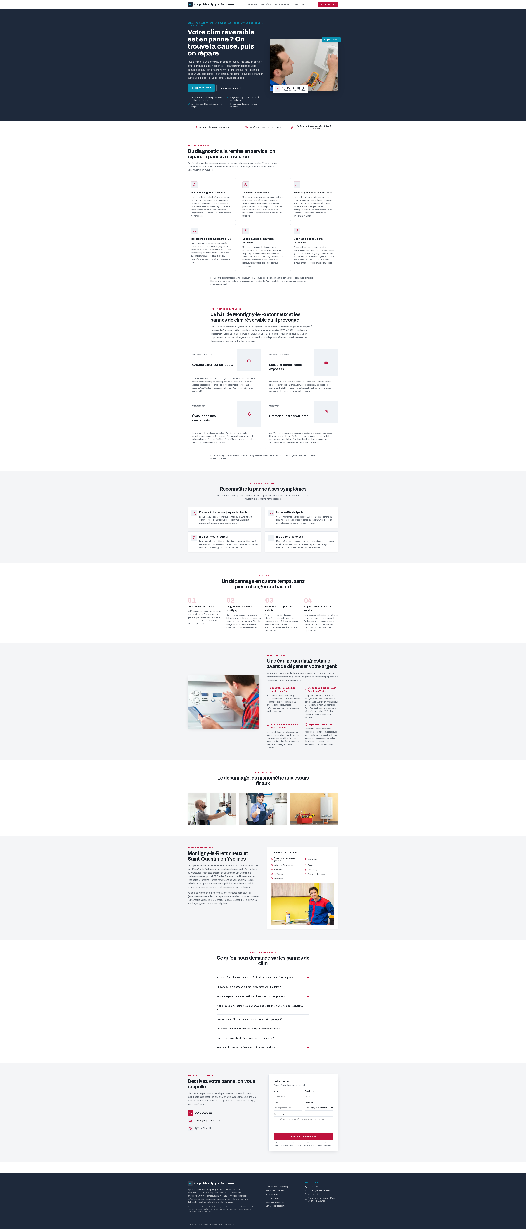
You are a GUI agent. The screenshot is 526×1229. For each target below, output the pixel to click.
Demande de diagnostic (275, 1206)
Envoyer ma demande (302, 1136)
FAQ (303, 4)
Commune (309, 1102)
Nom (276, 1091)
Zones (295, 4)
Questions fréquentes (275, 1202)
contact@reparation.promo (319, 1190)
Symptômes (266, 4)
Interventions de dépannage (277, 1186)
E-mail (276, 1102)
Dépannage (252, 4)
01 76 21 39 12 (203, 88)
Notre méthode (282, 4)
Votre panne (279, 1114)
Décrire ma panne (229, 88)
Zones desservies (273, 1198)
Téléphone (309, 1091)
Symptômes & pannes (275, 1190)
